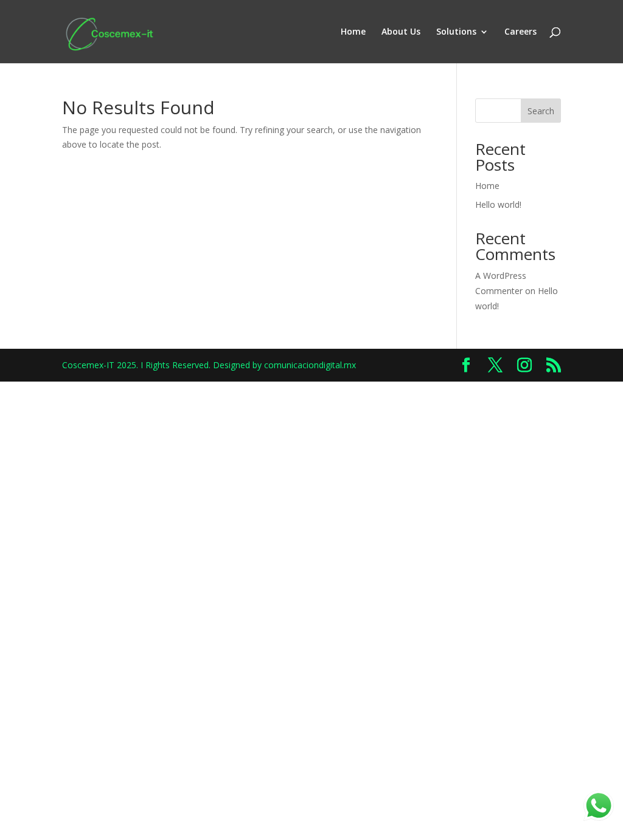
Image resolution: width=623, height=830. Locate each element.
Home (353, 32)
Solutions (456, 32)
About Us (400, 32)
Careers (520, 32)
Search (540, 111)
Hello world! (498, 204)
